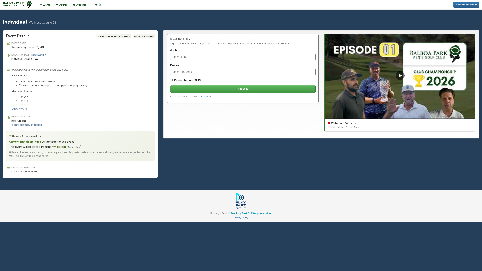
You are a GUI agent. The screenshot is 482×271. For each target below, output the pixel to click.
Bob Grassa (205, 96)
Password (177, 65)
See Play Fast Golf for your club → (251, 213)
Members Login (467, 4)
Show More (20, 108)
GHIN (173, 50)
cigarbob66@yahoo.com (27, 124)
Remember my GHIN (187, 80)
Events (46, 4)
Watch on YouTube (343, 123)
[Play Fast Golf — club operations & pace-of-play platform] (241, 201)
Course (63, 4)
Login (244, 88)
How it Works (38, 55)
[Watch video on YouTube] (400, 76)
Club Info (81, 4)
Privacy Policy (241, 217)
